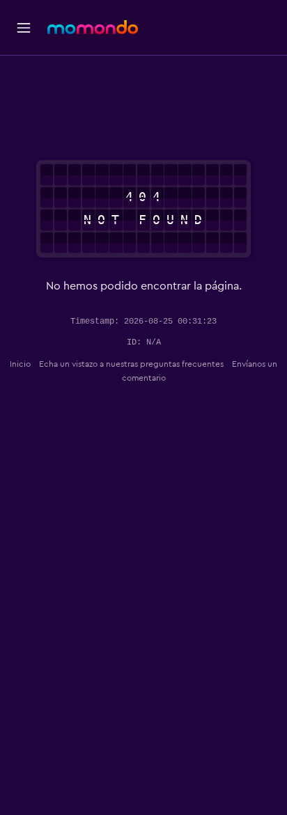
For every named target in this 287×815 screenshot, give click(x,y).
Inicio (20, 364)
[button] (23, 28)
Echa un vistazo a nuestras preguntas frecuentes (131, 364)
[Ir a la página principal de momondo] (92, 27)
